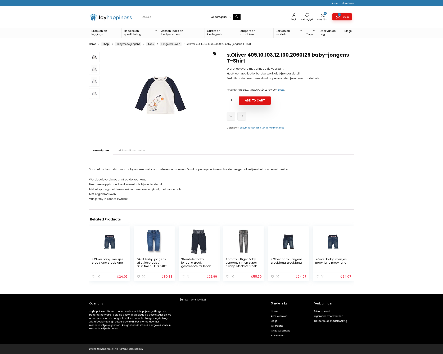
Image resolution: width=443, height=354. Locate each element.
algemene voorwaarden (328, 316)
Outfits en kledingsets (214, 32)
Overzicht (277, 326)
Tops (309, 34)
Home (92, 44)
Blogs (348, 31)
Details (281, 89)
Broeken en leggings (99, 32)
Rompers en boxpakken (247, 32)
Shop (106, 44)
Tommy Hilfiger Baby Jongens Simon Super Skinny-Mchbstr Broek (241, 262)
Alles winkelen (279, 316)
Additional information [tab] (131, 150)
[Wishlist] (307, 15)
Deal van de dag (328, 32)
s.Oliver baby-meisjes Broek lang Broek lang (107, 261)
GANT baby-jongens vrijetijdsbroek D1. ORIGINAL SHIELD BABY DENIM (152, 264)
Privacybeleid (322, 311)
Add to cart (255, 100)
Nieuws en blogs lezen (342, 3)
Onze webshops (280, 330)
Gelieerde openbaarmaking (330, 321)
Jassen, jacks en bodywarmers (172, 32)
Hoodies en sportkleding (132, 32)
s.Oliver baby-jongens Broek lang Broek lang (286, 261)
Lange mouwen (170, 44)
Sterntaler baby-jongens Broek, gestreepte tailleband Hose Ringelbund (197, 264)
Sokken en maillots (283, 32)
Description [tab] (101, 150)
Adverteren (277, 335)
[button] (214, 53)
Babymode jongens (128, 44)
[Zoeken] (237, 17)
